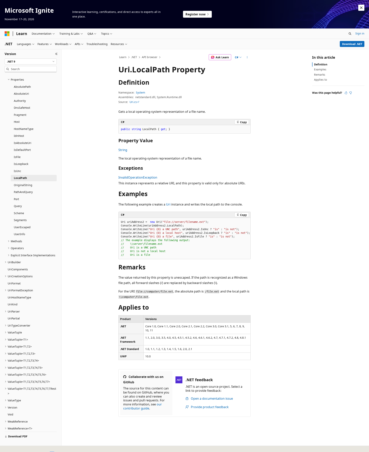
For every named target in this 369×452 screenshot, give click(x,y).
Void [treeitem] (10, 414)
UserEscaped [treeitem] (22, 227)
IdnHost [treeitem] (19, 136)
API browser (149, 57)
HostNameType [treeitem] (23, 129)
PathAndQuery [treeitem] (23, 192)
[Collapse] (56, 54)
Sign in (359, 33)
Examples (320, 69)
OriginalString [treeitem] (23, 185)
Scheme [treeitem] (19, 213)
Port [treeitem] (16, 199)
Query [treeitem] (18, 206)
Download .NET (352, 44)
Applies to (320, 79)
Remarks (319, 74)
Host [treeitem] (17, 122)
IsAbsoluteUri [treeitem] (22, 143)
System (140, 92)
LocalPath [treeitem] (20, 178)
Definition (320, 64)
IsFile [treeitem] (17, 157)
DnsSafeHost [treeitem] (22, 107)
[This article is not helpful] (350, 92)
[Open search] (350, 33)
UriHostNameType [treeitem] (19, 297)
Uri (168, 204)
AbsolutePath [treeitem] (22, 87)
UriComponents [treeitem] (18, 269)
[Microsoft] (7, 33)
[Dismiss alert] (361, 8)
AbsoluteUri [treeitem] (21, 93)
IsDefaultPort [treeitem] (22, 150)
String (122, 150)
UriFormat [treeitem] (14, 283)
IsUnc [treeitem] (17, 171)
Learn (122, 57)
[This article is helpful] (346, 92)
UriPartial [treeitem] (14, 318)
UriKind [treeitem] (12, 304)
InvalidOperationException (137, 177)
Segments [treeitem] (20, 220)
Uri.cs (133, 102)
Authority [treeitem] (20, 101)
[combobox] (31, 61)
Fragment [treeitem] (20, 115)
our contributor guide (142, 406)
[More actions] (247, 57)
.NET (134, 57)
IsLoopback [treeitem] (21, 164)
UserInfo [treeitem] (19, 234)
